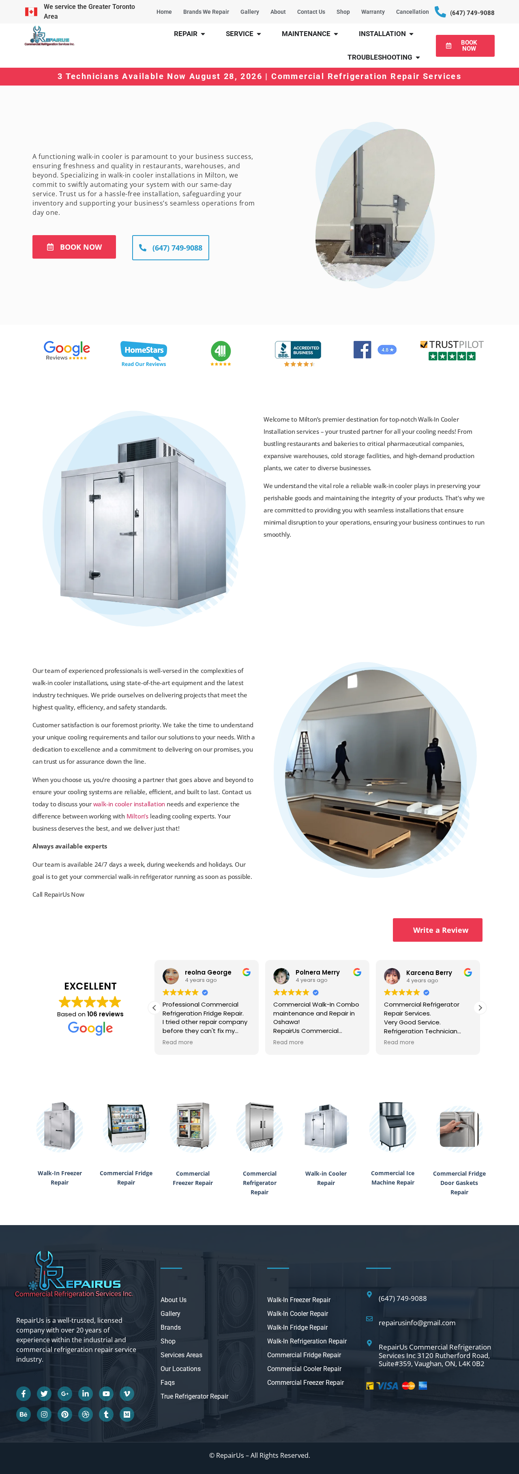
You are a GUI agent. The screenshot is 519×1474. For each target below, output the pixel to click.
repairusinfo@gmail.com (417, 1322)
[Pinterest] (65, 1414)
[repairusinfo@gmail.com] (369, 1318)
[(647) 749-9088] (440, 11)
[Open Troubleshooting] (417, 57)
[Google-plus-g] (65, 1393)
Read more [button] (178, 1042)
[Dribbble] (85, 1414)
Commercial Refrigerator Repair (260, 1183)
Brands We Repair (206, 12)
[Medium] (127, 1414)
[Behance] (23, 1414)
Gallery (249, 12)
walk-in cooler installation (129, 804)
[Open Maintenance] (335, 34)
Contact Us (311, 12)
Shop (343, 12)
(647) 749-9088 (472, 13)
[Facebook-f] (23, 1393)
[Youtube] (106, 1393)
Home (164, 12)
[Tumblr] (106, 1414)
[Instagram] (44, 1414)
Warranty (373, 12)
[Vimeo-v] (127, 1393)
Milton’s (137, 816)
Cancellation (412, 12)
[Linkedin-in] (85, 1393)
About (278, 12)
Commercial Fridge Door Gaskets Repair (459, 1183)
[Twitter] (44, 1393)
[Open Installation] (411, 34)
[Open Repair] (202, 34)
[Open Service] (258, 34)
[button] (480, 1008)
